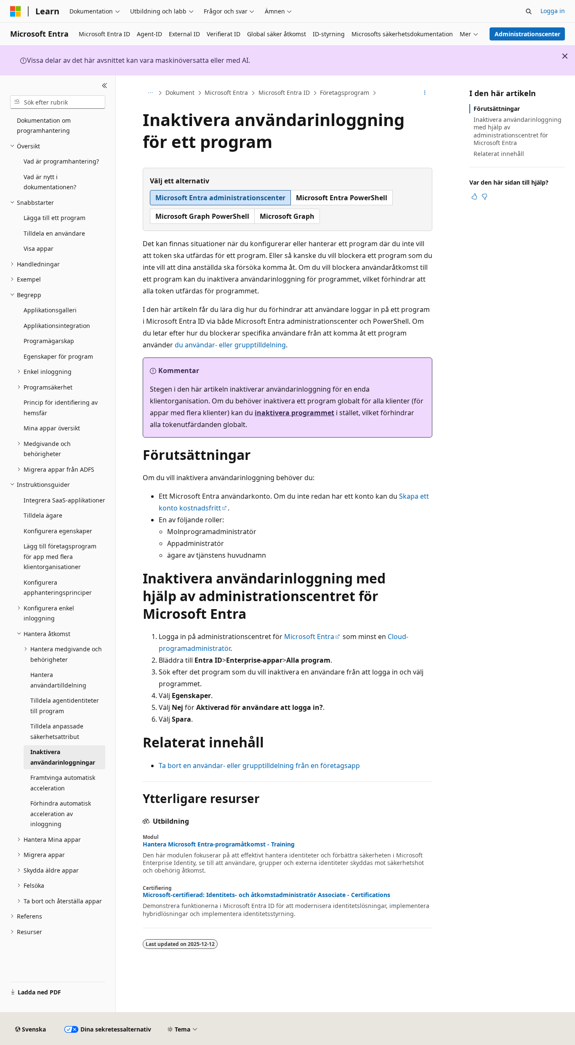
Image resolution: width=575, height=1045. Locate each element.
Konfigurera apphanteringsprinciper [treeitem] (58, 587)
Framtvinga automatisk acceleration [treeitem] (62, 783)
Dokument (179, 93)
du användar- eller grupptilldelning (230, 344)
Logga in (552, 11)
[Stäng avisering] (565, 56)
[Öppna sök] (528, 11)
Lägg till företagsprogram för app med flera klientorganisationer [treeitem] (60, 556)
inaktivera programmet (294, 412)
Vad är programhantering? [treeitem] (61, 161)
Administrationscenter (527, 34)
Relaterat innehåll (499, 154)
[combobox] (57, 102)
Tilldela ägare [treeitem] (43, 515)
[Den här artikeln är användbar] (474, 196)
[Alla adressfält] (150, 93)
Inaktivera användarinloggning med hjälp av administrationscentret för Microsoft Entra (518, 131)
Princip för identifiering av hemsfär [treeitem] (61, 407)
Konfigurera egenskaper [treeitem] (58, 531)
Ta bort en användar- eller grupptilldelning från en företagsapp (259, 765)
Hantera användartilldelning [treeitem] (58, 680)
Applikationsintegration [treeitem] (57, 326)
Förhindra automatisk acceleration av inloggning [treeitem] (60, 813)
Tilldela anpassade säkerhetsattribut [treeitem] (56, 731)
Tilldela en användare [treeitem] (54, 233)
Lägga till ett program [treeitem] (54, 218)
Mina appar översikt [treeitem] (52, 428)
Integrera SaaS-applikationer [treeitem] (64, 500)
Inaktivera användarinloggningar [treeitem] (62, 757)
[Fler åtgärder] (425, 93)
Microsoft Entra (226, 93)
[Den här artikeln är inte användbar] (484, 196)
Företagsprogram (344, 93)
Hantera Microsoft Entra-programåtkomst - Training (219, 844)
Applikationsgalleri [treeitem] (50, 310)
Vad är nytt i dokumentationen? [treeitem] (50, 182)
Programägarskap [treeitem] (49, 341)
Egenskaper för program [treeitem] (58, 356)
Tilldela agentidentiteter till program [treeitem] (64, 705)
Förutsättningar (497, 109)
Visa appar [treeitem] (38, 248)
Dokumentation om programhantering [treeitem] (44, 125)
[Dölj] (104, 85)
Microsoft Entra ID (284, 93)
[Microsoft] (15, 11)
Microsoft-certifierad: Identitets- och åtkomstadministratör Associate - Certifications (266, 895)
